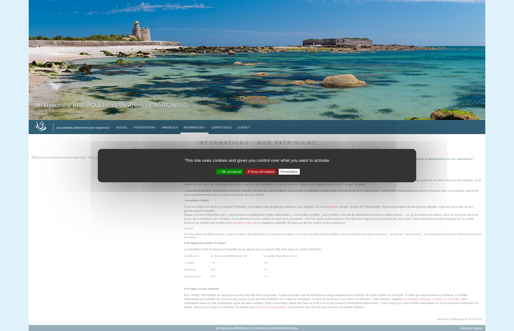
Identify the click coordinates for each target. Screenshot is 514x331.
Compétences (221, 127)
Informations (193, 127)
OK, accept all (230, 171)
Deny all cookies (262, 171)
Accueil (122, 127)
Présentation (144, 127)
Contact (244, 127)
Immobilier (169, 127)
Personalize (289, 171)
